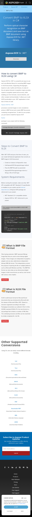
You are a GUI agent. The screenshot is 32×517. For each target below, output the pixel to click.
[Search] (30, 2)
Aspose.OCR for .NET (7, 104)
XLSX (16, 395)
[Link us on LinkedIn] (12, 467)
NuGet (3, 118)
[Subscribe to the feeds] (27, 467)
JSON (16, 422)
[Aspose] (11, 2)
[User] (26, 2)
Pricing (16, 482)
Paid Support (15, 493)
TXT (16, 361)
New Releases (15, 479)
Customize (10, 511)
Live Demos (15, 487)
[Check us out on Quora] (20, 467)
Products (15, 476)
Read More (5, 279)
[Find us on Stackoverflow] (16, 467)
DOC (16, 375)
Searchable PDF (16, 408)
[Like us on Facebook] (5, 467)
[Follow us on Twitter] (9, 467)
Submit (16, 453)
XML (16, 415)
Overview (16, 59)
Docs (15, 485)
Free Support (15, 490)
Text (16, 368)
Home (15, 474)
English (22, 2)
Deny (22, 511)
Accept (16, 507)
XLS (16, 388)
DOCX (16, 381)
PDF (16, 401)
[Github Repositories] (23, 467)
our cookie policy (21, 503)
